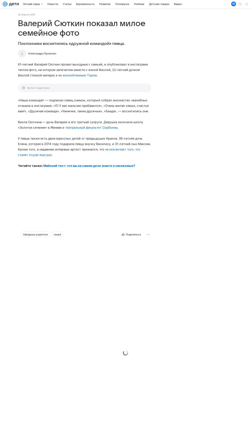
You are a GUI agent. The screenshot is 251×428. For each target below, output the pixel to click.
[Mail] (5, 4)
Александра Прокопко (42, 53)
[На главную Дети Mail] (13, 4)
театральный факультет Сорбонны (91, 127)
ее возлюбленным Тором (77, 75)
